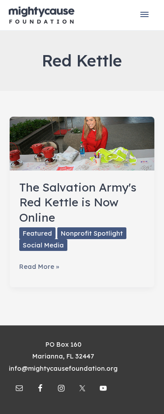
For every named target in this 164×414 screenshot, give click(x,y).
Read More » (39, 267)
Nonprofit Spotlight (92, 233)
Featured (37, 233)
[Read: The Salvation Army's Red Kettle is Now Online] (82, 143)
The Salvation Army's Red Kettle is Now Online (77, 202)
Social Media (43, 245)
